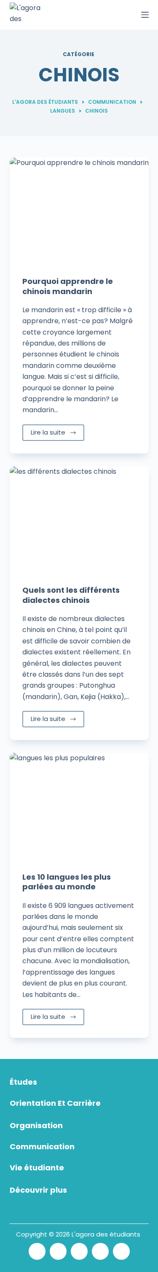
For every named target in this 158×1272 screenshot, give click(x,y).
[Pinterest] (100, 1251)
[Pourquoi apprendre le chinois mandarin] (79, 209)
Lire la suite (48, 432)
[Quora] (121, 1251)
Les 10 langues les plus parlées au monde (66, 882)
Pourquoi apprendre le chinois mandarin (67, 286)
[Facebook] (58, 1251)
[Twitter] (37, 1251)
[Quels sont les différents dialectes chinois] (79, 518)
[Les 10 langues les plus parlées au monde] (79, 805)
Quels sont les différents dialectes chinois (71, 595)
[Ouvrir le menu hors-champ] (145, 15)
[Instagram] (79, 1251)
